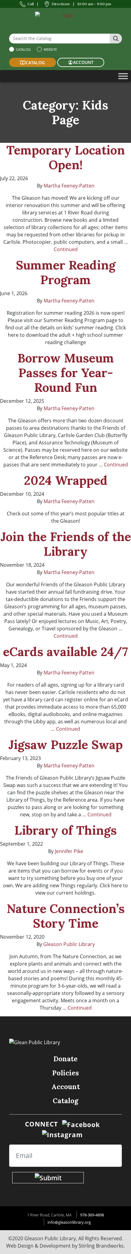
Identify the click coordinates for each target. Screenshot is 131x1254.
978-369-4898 (92, 1215)
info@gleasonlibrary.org (69, 1222)
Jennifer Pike (69, 851)
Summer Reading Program (65, 272)
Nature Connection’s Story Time (66, 916)
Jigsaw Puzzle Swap (65, 744)
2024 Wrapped (66, 480)
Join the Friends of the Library (65, 544)
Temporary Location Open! (65, 157)
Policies (65, 1072)
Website (50, 49)
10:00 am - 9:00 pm (94, 4)
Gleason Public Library (69, 944)
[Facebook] (81, 1124)
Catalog (23, 49)
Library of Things (65, 830)
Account (65, 1086)
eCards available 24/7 (65, 651)
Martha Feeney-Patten (69, 185)
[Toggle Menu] (123, 76)
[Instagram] (62, 1134)
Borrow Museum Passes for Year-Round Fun (65, 372)
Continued (66, 249)
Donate (65, 1058)
